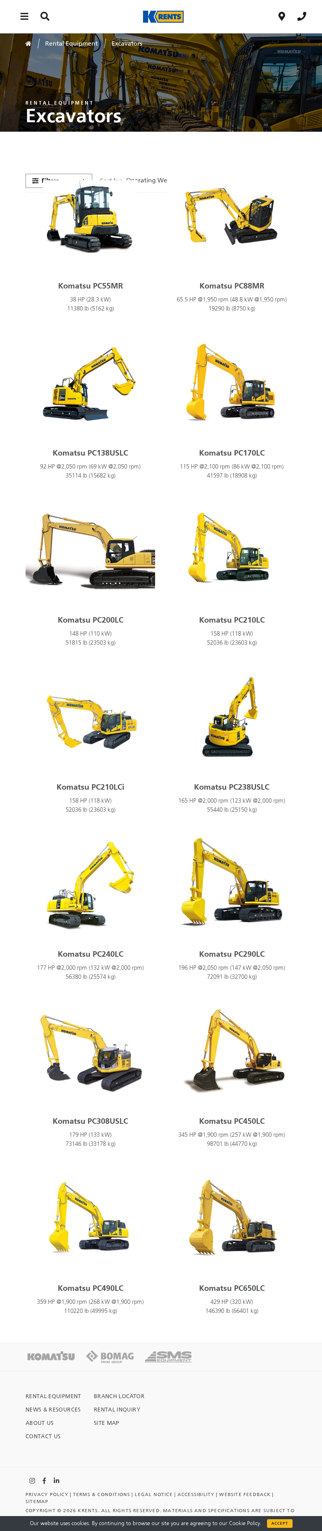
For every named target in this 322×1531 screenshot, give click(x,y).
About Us (40, 1423)
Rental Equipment (71, 43)
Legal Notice (153, 1494)
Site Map (106, 1423)
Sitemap (37, 1501)
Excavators (127, 43)
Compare (139, 178)
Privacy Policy (47, 1494)
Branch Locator (119, 1396)
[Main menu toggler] (24, 16)
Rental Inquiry (117, 1409)
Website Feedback (245, 1494)
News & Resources (53, 1409)
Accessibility (196, 1494)
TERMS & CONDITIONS (101, 1494)
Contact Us (43, 1436)
